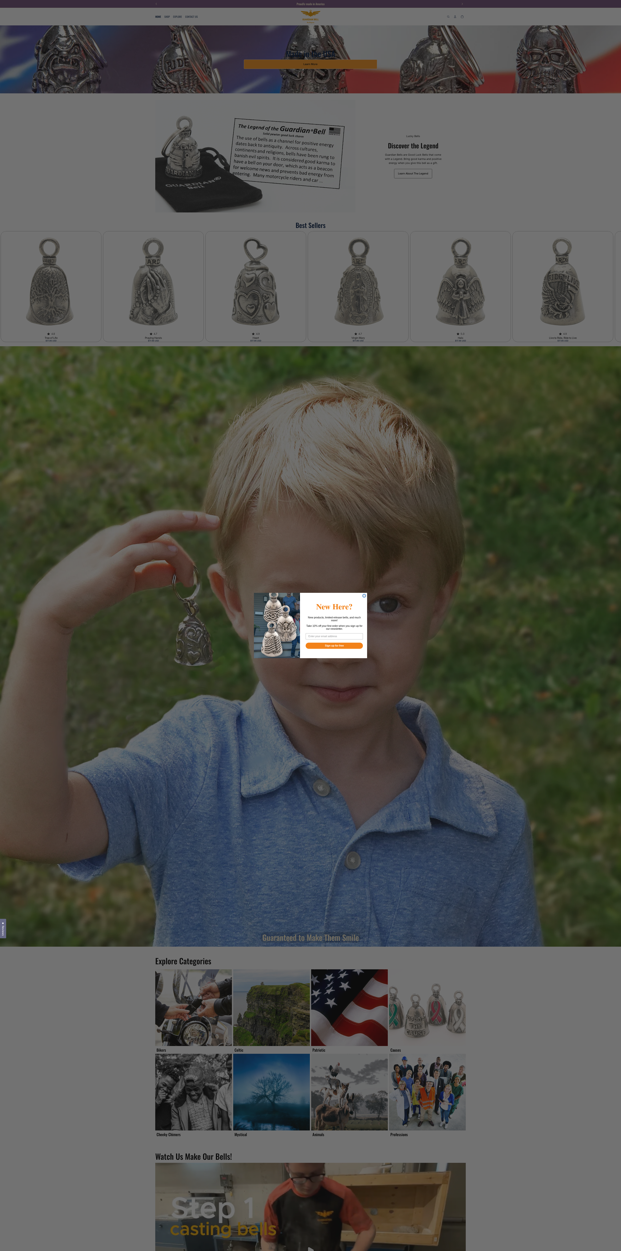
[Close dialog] (364, 595)
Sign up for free (334, 645)
